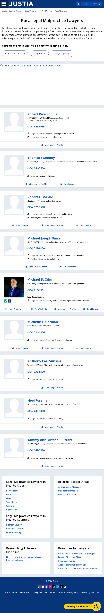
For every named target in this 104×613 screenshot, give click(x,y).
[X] (61, 586)
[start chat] (96, 606)
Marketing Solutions (90, 592)
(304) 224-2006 (36, 332)
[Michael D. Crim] (14, 287)
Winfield (10, 506)
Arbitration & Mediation (70, 487)
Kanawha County (14, 528)
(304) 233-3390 (36, 411)
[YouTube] (42, 586)
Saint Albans (12, 490)
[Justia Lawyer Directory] (21, 4)
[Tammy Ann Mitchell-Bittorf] (14, 448)
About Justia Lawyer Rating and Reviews (78, 568)
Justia (4, 11)
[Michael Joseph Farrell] (14, 246)
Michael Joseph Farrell (45, 238)
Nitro (8, 498)
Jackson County (13, 532)
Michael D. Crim (39, 279)
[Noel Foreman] (14, 408)
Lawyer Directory (16, 11)
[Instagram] (50, 586)
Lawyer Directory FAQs (69, 557)
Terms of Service (57, 592)
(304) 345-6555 (36, 126)
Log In (86, 4)
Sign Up (96, 4)
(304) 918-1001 (36, 290)
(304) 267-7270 (36, 450)
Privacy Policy (73, 592)
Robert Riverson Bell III (45, 114)
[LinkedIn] (39, 586)
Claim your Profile (66, 561)
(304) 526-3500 (36, 207)
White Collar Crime (67, 494)
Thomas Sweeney (41, 157)
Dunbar (9, 494)
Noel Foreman (38, 400)
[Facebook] (46, 586)
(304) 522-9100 (36, 248)
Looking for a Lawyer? (78, 606)
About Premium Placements (72, 564)
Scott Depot (12, 502)
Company (37, 592)
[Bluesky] (57, 586)
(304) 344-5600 (36, 168)
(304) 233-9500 (36, 371)
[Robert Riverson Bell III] (14, 122)
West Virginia (47, 11)
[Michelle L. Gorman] (14, 330)
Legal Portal (25, 592)
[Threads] (53, 586)
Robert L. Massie (40, 197)
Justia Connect (11, 592)
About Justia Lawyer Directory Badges (77, 553)
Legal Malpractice (32, 11)
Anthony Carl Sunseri (44, 361)
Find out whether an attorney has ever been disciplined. (25, 558)
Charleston (11, 509)
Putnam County (14, 524)
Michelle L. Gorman (42, 322)
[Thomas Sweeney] (14, 165)
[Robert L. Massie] (14, 205)
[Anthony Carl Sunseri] (14, 369)
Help (46, 592)
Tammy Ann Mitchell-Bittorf (49, 440)
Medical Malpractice (68, 490)
